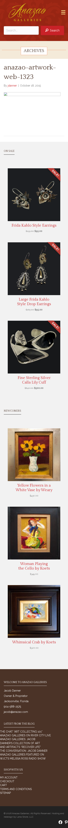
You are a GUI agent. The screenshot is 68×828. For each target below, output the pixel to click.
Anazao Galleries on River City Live (25, 735)
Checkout (7, 781)
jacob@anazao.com (16, 711)
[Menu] (63, 12)
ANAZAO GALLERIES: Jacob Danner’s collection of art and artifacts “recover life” (20, 743)
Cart (3, 785)
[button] (52, 30)
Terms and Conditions (16, 789)
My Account (9, 777)
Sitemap (5, 792)
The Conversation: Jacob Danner (23, 750)
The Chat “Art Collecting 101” (21, 731)
